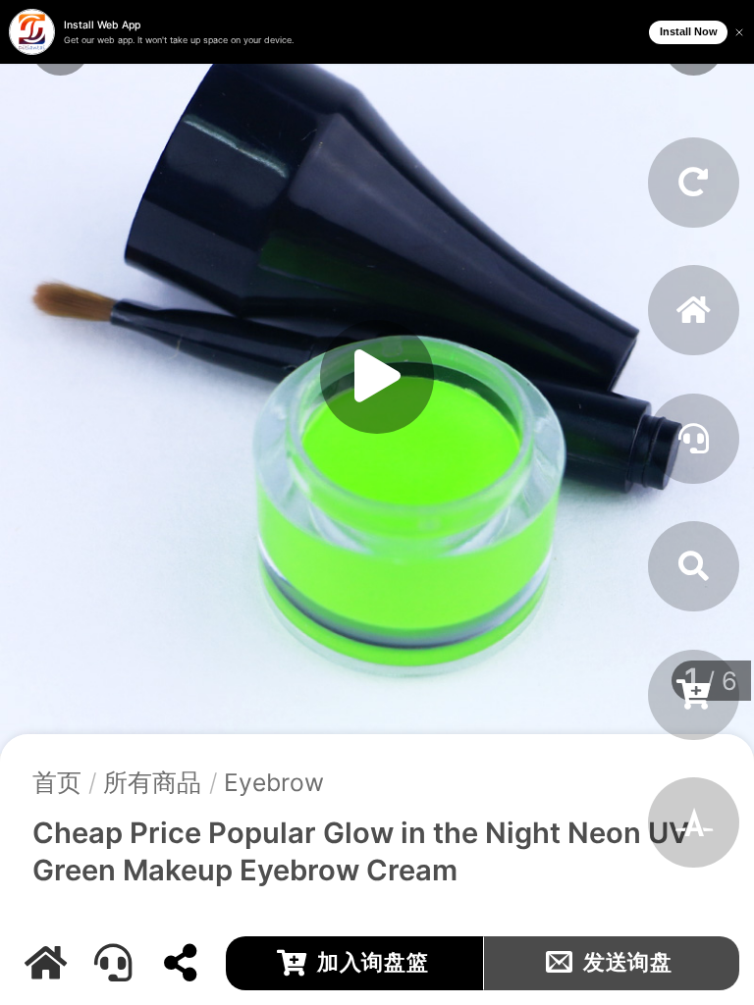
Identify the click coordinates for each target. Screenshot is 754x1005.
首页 (56, 782)
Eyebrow (274, 782)
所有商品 (152, 782)
